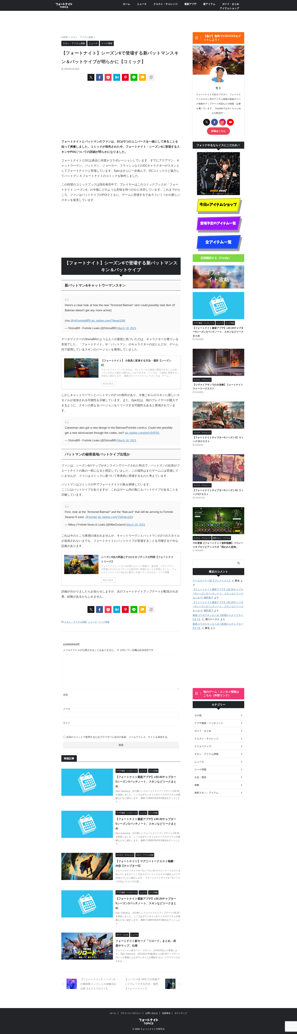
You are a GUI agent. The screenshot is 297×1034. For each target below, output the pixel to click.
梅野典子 (208, 640)
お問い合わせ (151, 1013)
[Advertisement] (121, 110)
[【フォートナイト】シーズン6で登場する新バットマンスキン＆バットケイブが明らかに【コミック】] (116, 77)
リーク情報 (103, 622)
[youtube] (230, 165)
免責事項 (166, 1013)
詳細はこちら (218, 174)
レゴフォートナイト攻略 (218, 319)
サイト (66, 723)
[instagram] (222, 165)
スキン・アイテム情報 (75, 622)
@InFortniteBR (80, 320)
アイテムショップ (229, 8)
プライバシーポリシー (130, 1013)
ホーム (126, 4)
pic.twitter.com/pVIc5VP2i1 (142, 432)
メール (66, 708)
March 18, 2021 (126, 328)
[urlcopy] (151, 77)
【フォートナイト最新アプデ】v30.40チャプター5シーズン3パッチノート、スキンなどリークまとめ (146, 782)
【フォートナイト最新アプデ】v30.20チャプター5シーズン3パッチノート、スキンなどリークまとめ (146, 903)
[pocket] (108, 77)
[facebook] (99, 77)
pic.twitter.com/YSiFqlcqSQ (115, 517)
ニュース (142, 4)
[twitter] (90, 77)
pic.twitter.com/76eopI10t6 (108, 320)
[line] (133, 77)
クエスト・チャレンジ (165, 4)
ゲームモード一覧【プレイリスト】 (212, 623)
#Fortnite (91, 517)
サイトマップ (181, 1013)
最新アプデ (190, 4)
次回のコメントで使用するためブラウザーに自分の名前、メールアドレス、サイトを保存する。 (118, 737)
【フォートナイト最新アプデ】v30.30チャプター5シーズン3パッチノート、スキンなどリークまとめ (146, 824)
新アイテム (209, 4)
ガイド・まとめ (230, 4)
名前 (65, 694)
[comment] (142, 77)
